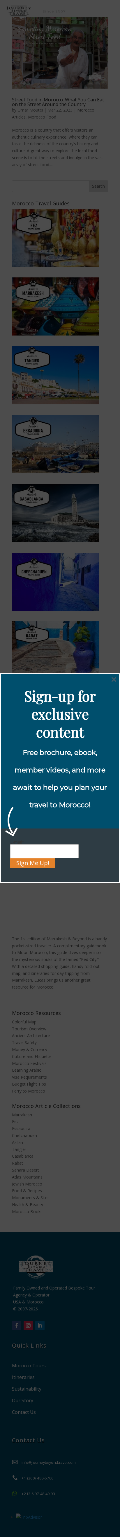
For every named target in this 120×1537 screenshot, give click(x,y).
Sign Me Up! (32, 863)
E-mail (17, 842)
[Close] (114, 679)
